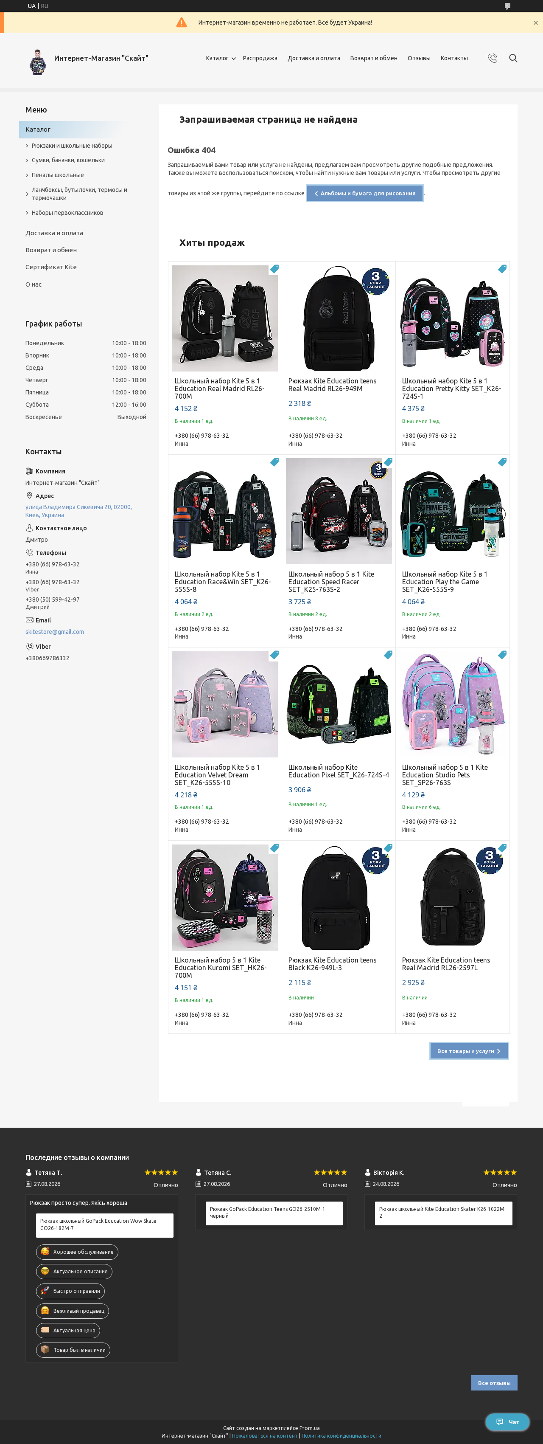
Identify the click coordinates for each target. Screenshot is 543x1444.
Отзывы (419, 58)
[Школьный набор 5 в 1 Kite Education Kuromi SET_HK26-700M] (225, 897)
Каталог (217, 58)
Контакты (454, 58)
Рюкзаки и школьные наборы (72, 145)
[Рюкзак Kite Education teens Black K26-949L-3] (338, 897)
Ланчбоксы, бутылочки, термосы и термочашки (79, 193)
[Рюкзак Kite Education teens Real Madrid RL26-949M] (338, 318)
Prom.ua (309, 1428)
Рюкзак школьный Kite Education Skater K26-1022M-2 (442, 1212)
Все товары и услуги (465, 1051)
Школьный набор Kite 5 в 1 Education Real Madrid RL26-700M (220, 388)
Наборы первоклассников (68, 212)
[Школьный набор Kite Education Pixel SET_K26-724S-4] (338, 704)
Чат (514, 1422)
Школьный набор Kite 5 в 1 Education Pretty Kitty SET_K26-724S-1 (451, 388)
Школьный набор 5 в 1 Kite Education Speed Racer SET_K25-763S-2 (331, 581)
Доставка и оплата (314, 58)
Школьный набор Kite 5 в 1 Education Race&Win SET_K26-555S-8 (223, 581)
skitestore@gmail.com (54, 631)
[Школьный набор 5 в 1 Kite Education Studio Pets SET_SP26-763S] (452, 704)
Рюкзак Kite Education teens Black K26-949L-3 (332, 963)
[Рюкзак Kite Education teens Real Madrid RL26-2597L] (452, 897)
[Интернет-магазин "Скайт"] (36, 58)
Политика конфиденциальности (341, 1435)
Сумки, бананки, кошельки (68, 160)
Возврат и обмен (373, 58)
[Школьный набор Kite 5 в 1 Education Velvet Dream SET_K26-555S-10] (225, 704)
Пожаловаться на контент (265, 1435)
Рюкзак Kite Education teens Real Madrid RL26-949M (332, 384)
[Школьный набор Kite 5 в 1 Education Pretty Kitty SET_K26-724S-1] (452, 318)
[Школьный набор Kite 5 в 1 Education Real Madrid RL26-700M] (225, 318)
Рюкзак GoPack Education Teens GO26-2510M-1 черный (267, 1212)
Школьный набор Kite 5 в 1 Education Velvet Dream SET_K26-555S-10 (217, 774)
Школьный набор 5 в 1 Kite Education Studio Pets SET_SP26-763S (445, 774)
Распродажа (260, 58)
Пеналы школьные (58, 175)
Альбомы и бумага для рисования (368, 193)
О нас (33, 284)
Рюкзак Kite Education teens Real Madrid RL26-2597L (446, 963)
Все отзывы (494, 1383)
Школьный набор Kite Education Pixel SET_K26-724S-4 (338, 771)
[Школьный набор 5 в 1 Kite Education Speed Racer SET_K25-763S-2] (338, 511)
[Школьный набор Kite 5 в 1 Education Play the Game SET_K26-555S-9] (452, 511)
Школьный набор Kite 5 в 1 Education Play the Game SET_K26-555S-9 (445, 581)
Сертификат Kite (51, 266)
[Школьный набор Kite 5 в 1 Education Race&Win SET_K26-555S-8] (225, 511)
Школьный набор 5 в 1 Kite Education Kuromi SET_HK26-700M (221, 967)
